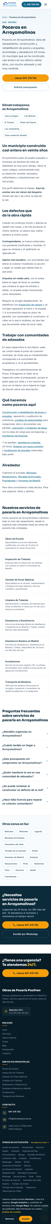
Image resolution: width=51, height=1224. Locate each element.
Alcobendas (28, 1147)
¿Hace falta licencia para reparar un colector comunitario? (22, 801)
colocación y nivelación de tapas (29, 428)
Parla (7, 870)
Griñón (35, 851)
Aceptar (25, 1219)
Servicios (6, 1034)
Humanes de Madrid (29, 480)
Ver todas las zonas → (40, 1142)
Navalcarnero (9, 476)
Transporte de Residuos (13, 1096)
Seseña (6, 1184)
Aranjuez (34, 857)
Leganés (38, 831)
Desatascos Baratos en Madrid (16, 1088)
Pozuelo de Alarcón (11, 1180)
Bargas (21, 1154)
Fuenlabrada (9, 480)
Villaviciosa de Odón (11, 1191)
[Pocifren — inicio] (10, 4)
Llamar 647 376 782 (25, 78)
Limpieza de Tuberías (12, 1080)
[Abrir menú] (45, 4)
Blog (4, 1045)
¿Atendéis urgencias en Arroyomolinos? (16, 733)
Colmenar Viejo (9, 1158)
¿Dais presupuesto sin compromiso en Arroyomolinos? (22, 760)
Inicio (4, 17)
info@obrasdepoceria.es (19, 1118)
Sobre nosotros (9, 1037)
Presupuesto (8, 1049)
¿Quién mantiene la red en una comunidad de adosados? (21, 774)
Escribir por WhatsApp (25, 934)
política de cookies (11, 1212)
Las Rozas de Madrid (12, 1169)
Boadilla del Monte (36, 1154)
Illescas (27, 1165)
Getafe (33, 870)
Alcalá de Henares (11, 1147)
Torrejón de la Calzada (15, 851)
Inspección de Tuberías (13, 1072)
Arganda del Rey (30, 1151)
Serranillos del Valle (14, 844)
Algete (5, 1151)
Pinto (25, 863)
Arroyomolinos (9, 1154)
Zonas (5, 1041)
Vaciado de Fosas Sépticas (14, 1076)
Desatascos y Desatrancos (14, 1084)
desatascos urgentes (29, 442)
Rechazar (9, 1219)
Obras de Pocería (10, 1069)
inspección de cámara (30, 304)
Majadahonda (9, 1173)
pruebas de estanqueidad (28, 420)
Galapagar (7, 1162)
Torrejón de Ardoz (20, 1184)
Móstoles (31, 472)
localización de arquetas (17, 450)
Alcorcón (19, 870)
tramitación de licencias (15, 435)
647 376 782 (33, 4)
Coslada (23, 1158)
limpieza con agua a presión (28, 446)
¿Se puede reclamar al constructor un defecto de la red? (22, 788)
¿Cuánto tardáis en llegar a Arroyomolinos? (18, 747)
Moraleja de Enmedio (29, 476)
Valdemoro (39, 863)
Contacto (6, 1053)
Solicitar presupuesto (25, 87)
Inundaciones (8, 1092)
